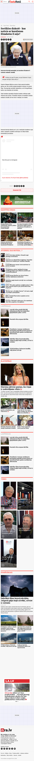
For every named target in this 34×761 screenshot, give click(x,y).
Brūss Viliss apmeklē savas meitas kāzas (23, 427)
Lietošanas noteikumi (24, 753)
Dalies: (11, 186)
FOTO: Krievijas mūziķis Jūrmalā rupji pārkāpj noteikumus (17, 255)
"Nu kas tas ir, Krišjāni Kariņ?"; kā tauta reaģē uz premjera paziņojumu (19, 291)
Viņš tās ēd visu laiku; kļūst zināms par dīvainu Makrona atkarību (25, 411)
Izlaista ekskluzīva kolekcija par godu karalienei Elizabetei (7, 243)
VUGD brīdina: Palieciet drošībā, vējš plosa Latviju (20, 349)
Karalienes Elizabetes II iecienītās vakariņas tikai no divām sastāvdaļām (25, 243)
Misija (10, 753)
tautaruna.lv (3, 37)
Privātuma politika (15, 753)
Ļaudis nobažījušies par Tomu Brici (8, 410)
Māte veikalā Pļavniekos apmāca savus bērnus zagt (17, 296)
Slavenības (12, 25)
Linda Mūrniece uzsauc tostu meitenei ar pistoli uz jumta (18, 265)
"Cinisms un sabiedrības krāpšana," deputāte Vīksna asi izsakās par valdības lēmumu (19, 260)
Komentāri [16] (17, 190)
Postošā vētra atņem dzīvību (19, 319)
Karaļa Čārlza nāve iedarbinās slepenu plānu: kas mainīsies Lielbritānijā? (8, 226)
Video (3, 479)
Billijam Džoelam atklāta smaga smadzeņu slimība (8, 427)
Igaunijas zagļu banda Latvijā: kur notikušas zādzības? (19, 280)
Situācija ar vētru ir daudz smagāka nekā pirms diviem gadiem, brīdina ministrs (8, 629)
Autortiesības (3, 755)
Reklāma (7, 753)
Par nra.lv (2, 753)
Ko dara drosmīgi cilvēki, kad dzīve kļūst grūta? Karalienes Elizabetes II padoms (25, 226)
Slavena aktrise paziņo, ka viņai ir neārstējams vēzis (16, 388)
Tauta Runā (6, 25)
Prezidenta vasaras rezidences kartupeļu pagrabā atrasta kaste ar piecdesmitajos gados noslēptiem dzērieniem (21, 331)
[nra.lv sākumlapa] (5, 1)
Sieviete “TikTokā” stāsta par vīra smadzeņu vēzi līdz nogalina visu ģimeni (19, 301)
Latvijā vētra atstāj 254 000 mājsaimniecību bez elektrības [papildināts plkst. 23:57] (19, 311)
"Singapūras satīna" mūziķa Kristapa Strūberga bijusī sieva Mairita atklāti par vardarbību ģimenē (18, 271)
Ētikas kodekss (10, 755)
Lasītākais (6, 306)
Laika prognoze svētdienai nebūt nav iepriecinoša (23, 646)
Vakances (15, 755)
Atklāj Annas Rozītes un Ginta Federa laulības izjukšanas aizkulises (17, 276)
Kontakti (19, 755)
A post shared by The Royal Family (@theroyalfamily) (15, 177)
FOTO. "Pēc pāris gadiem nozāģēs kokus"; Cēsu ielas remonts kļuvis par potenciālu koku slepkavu (19, 286)
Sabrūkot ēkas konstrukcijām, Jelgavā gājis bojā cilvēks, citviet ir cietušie (21, 340)
